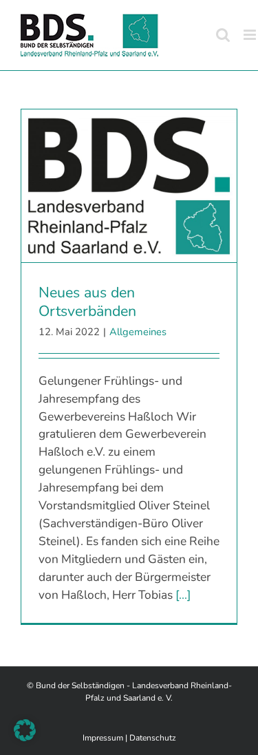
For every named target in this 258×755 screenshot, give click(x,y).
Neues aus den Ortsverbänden (87, 301)
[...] (183, 594)
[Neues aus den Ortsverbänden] (129, 185)
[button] (25, 730)
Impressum (103, 737)
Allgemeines (137, 332)
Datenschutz (152, 737)
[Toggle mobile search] (223, 35)
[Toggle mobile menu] (251, 35)
